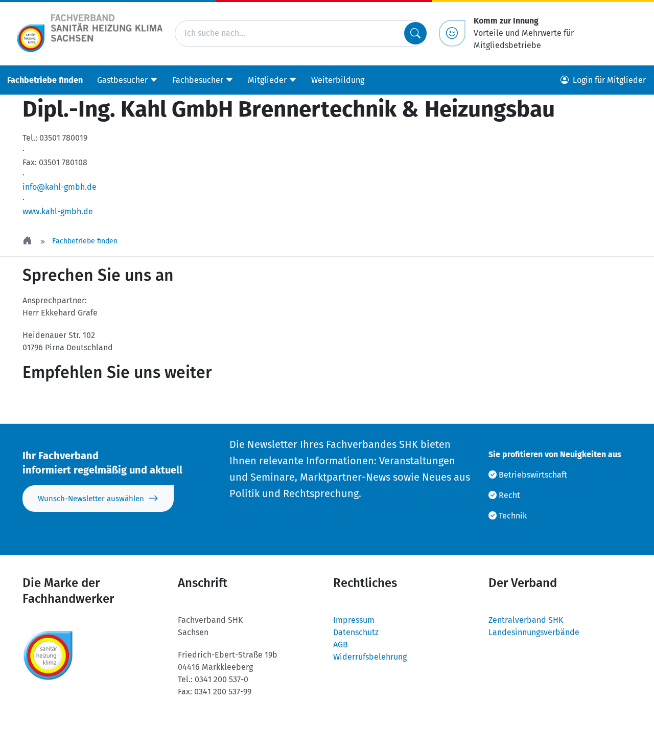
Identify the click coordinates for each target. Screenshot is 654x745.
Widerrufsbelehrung (370, 657)
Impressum (354, 620)
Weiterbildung (337, 79)
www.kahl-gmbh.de (57, 211)
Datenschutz (356, 632)
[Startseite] (28, 241)
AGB (340, 644)
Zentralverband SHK (525, 620)
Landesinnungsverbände (533, 632)
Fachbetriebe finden (45, 79)
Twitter (50, 403)
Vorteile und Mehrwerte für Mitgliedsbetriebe (524, 33)
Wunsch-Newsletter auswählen (91, 498)
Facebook (111, 403)
